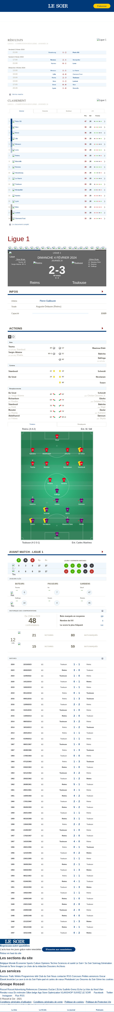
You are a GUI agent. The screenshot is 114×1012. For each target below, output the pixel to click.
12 (69, 248)
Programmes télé (29, 976)
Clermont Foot (77, 74)
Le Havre (76, 70)
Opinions (45, 963)
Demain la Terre (7, 966)
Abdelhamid (14, 416)
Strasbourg (52, 52)
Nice (74, 84)
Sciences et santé (66, 963)
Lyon (54, 88)
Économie (21, 963)
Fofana (14, 418)
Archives (61, 966)
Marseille (76, 88)
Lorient (75, 81)
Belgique (4, 963)
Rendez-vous (6, 992)
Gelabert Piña (100, 401)
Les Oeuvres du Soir (86, 979)
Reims (35, 283)
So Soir (88, 963)
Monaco (53, 70)
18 (102, 248)
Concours (76, 976)
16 (91, 248)
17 (97, 248)
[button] (7, 6)
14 (80, 248)
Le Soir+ (80, 963)
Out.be (51, 989)
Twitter (109, 992)
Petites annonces (90, 976)
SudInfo (66, 989)
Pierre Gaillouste (48, 301)
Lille (54, 74)
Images (19, 966)
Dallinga (102, 358)
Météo (18, 976)
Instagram (7, 995)
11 (64, 248)
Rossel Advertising (16, 989)
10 (58, 248)
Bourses (4, 976)
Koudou (14, 401)
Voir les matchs (17, 94)
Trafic (11, 976)
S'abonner (102, 6)
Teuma (11, 347)
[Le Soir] (58, 6)
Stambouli (21, 349)
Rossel (3, 989)
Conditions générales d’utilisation (15, 1002)
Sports (30, 963)
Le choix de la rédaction (35, 966)
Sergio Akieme (15, 352)
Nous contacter (58, 976)
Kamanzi (102, 413)
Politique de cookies (74, 1002)
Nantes (53, 63)
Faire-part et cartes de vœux (50, 979)
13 (75, 248)
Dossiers (51, 966)
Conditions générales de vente (48, 1002)
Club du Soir (45, 976)
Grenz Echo (76, 989)
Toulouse (79, 283)
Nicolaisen (101, 377)
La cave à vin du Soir (25, 979)
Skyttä (103, 418)
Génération (106, 963)
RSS (69, 976)
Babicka (102, 354)
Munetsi (12, 410)
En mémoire (20, 992)
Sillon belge (31, 992)
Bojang (14, 413)
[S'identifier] (91, 6)
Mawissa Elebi (99, 348)
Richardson (13, 398)
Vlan (101, 989)
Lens (74, 63)
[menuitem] (14, 1008)
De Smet (12, 377)
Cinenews (43, 989)
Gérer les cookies (104, 979)
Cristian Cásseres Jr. (97, 395)
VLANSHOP (67, 992)
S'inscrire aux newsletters (59, 949)
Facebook (98, 992)
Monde (12, 963)
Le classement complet (20, 224)
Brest (54, 84)
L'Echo (58, 989)
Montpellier (76, 60)
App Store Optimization (49, 992)
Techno (53, 963)
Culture (37, 963)
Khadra (20, 355)
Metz (54, 81)
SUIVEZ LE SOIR (82, 992)
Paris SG (76, 52)
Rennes (53, 60)
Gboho (102, 398)
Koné (13, 407)
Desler (103, 410)
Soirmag (96, 963)
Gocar (102, 976)
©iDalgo (10, 937)
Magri (103, 407)
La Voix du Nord (90, 989)
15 (86, 248)
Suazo (103, 383)
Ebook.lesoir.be (7, 979)
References (31, 989)
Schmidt (102, 371)
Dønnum (102, 416)
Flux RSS (19, 995)
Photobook (70, 979)
